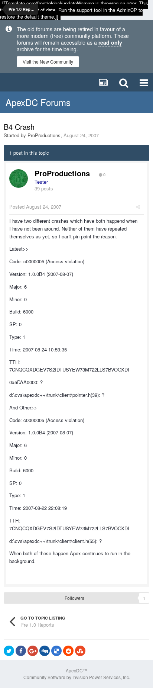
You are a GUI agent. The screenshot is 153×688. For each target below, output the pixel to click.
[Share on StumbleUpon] (80, 651)
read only (110, 42)
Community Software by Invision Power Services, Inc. (76, 677)
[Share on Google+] (32, 651)
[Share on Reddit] (68, 651)
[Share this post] (138, 206)
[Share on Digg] (44, 651)
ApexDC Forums (38, 102)
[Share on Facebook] (21, 651)
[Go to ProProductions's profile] (18, 178)
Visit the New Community (48, 61)
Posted (35, 206)
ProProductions (44, 135)
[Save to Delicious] (56, 651)
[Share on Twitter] (9, 651)
